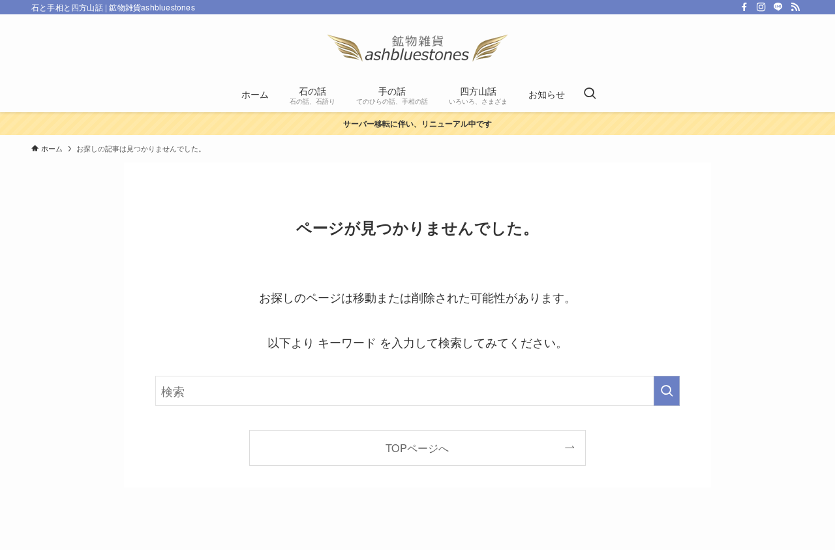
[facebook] (744, 7)
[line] (778, 7)
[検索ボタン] (589, 94)
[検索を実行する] (667, 391)
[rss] (795, 7)
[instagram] (761, 7)
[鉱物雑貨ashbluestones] (417, 47)
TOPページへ (417, 447)
